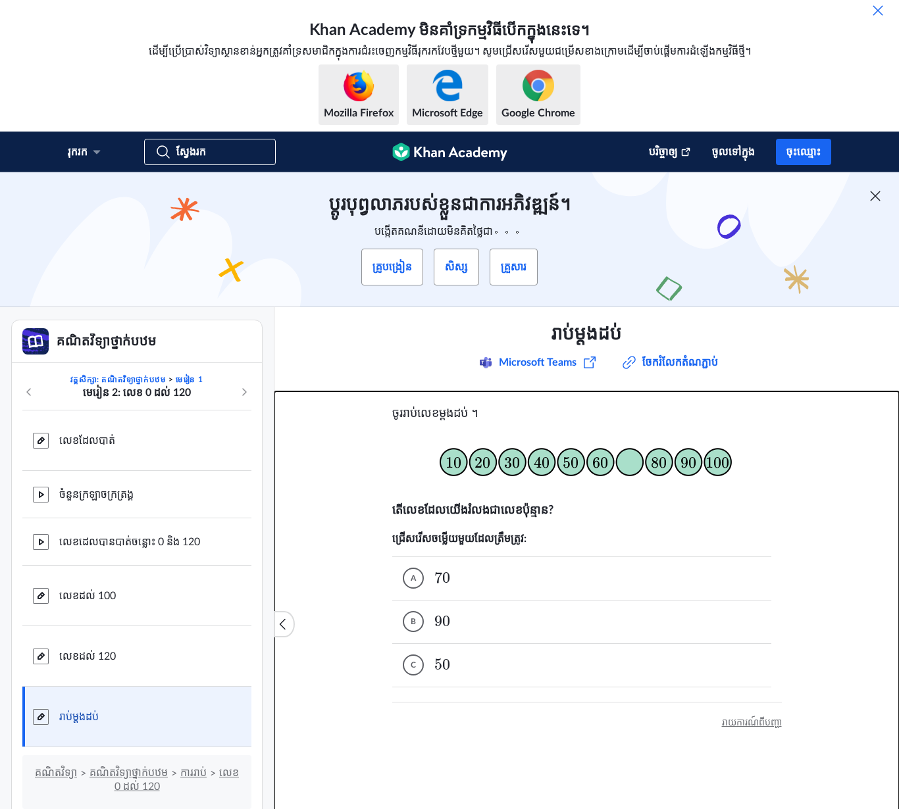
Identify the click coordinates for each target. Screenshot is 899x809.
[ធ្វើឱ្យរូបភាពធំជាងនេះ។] (587, 462)
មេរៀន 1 (189, 379)
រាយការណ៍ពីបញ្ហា (752, 722)
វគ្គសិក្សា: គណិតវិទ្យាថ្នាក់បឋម (118, 379)
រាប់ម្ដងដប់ (79, 717)
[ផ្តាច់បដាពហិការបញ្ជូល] (875, 196)
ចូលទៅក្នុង (733, 152)
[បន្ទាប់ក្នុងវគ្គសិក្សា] (244, 392)
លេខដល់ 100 (87, 596)
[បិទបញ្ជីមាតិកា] (284, 624)
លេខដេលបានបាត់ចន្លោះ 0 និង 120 (129, 542)
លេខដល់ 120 (87, 656)
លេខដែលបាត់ (87, 440)
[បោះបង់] (877, 10)
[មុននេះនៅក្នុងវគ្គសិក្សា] (29, 392)
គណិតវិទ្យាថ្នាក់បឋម (129, 773)
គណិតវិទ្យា (56, 773)
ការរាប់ (193, 773)
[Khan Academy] (449, 152)
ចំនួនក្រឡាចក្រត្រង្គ (96, 494)
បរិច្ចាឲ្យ (663, 152)
